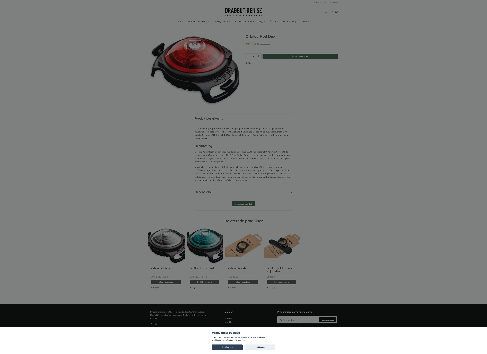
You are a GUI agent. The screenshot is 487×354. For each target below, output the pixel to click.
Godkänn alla (227, 347)
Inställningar (260, 347)
